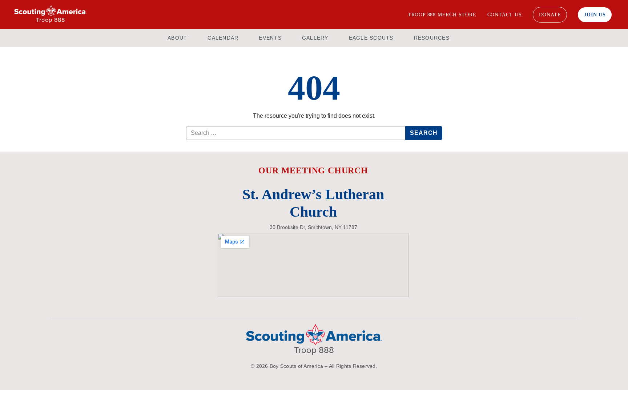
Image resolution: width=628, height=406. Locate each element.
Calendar (223, 38)
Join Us (595, 14)
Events (270, 38)
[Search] (392, 14)
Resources (432, 38)
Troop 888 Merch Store (442, 14)
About (177, 38)
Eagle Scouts (371, 38)
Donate (550, 14)
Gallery (315, 38)
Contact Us (504, 14)
